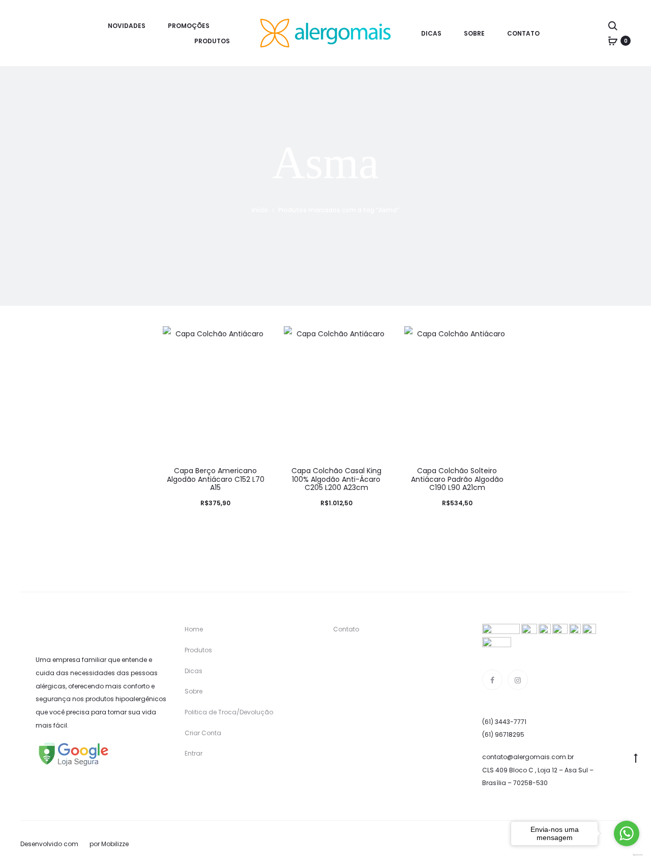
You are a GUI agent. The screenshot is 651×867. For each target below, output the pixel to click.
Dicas (431, 33)
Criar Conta (203, 733)
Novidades (126, 25)
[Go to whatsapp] (626, 833)
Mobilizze (115, 844)
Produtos (212, 41)
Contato (523, 33)
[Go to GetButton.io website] (626, 855)
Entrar (193, 753)
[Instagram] (518, 680)
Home (194, 629)
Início (260, 210)
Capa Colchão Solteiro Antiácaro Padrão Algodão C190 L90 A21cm (457, 479)
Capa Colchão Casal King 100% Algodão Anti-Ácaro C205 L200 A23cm (336, 479)
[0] (613, 41)
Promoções (189, 25)
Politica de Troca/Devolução (229, 712)
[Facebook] (492, 680)
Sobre (474, 33)
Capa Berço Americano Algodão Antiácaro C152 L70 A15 (215, 479)
